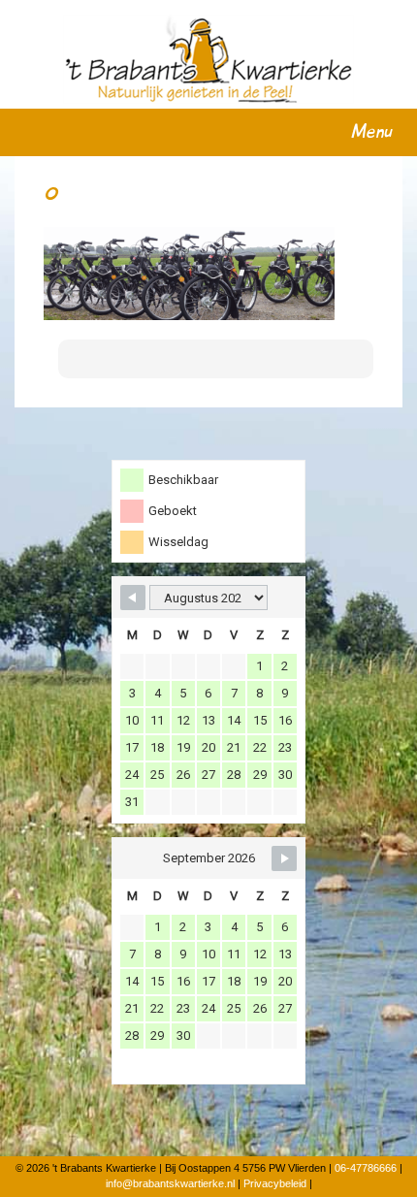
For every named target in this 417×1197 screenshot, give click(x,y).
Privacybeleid (274, 1183)
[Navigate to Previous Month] (132, 597)
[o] (189, 272)
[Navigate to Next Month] (284, 858)
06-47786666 (366, 1168)
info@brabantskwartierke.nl (170, 1183)
